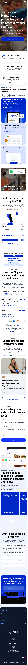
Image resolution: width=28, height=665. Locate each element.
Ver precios (12, 331)
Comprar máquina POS (12, 39)
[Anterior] (12, 249)
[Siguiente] (15, 249)
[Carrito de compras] (21, 2)
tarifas (19, 325)
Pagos (5, 355)
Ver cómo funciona (8, 131)
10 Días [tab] (21, 294)
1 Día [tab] (6, 294)
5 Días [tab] (16, 294)
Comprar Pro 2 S (10, 240)
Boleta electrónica (15, 355)
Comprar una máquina (12, 588)
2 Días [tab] (11, 294)
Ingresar (13, 440)
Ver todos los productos (13, 399)
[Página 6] (16, 517)
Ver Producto (4, 392)
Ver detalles (10, 243)
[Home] (4, 2)
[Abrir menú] (25, 2)
